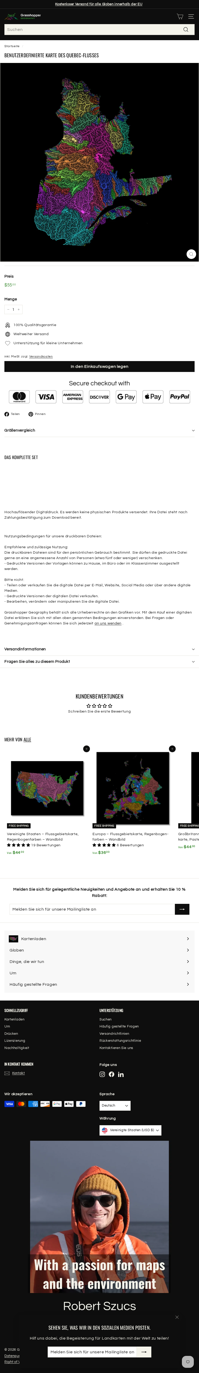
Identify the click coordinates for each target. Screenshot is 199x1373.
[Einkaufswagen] (180, 16)
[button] (19, 845)
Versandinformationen (25, 649)
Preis (9, 276)
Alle (27, 739)
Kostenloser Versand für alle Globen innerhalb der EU (98, 4)
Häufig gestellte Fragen (119, 1026)
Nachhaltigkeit (16, 1048)
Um (7, 1026)
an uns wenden (108, 623)
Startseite (12, 46)
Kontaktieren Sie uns (116, 1048)
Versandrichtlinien (114, 1034)
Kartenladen (14, 1019)
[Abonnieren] (144, 1352)
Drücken (11, 1034)
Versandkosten (41, 356)
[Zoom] (191, 254)
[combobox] (99, 29)
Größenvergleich (19, 430)
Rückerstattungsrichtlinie (120, 1041)
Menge (10, 299)
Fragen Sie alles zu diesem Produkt (37, 662)
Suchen (106, 1019)
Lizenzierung (14, 1041)
